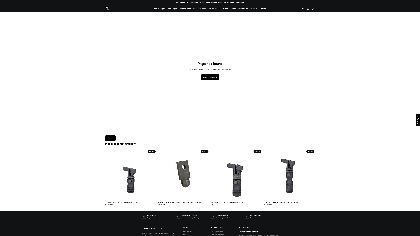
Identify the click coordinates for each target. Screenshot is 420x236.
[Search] (303, 8)
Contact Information (218, 235)
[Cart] (312, 8)
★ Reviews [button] (418, 120)
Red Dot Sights (188, 231)
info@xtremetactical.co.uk (248, 231)
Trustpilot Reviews (217, 231)
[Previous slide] (108, 174)
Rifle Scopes (187, 235)
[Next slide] (153, 174)
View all (110, 138)
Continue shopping (210, 77)
